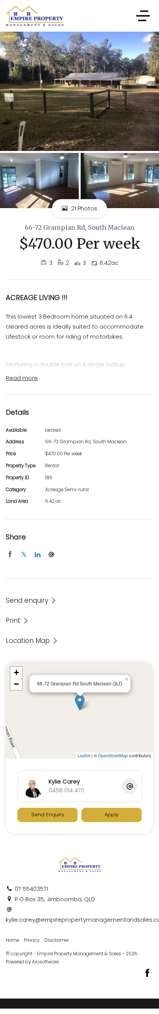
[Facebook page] (147, 974)
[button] (17, 620)
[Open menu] (143, 16)
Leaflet (84, 755)
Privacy (31, 940)
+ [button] (16, 672)
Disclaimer (56, 940)
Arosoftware (45, 962)
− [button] (16, 684)
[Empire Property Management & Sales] (34, 15)
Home (12, 940)
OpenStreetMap (113, 755)
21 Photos (83, 208)
